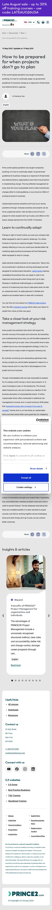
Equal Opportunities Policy (37, 822)
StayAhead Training (17, 801)
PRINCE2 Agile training (37, 303)
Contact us (11, 724)
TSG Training (14, 795)
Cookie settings (24, 487)
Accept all (26, 477)
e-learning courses (20, 307)
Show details (36, 468)
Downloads (13, 710)
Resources (13, 715)
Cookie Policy (12, 834)
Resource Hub (13, 33)
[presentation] (3, 615)
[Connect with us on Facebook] (16, 769)
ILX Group (12, 784)
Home (4, 33)
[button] (12, 680)
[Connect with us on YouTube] (8, 769)
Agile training (37, 271)
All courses (13, 704)
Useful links (12, 820)
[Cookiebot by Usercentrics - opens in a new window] (37, 420)
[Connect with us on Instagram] (25, 769)
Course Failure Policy (38, 836)
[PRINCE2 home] (9, 20)
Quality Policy (35, 816)
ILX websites (12, 780)
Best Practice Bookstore (19, 790)
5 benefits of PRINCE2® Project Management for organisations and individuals (24, 610)
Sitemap (11, 816)
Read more (16, 665)
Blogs (22, 33)
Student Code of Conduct (36, 829)
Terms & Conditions (14, 825)
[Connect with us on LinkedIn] (33, 769)
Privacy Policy (12, 830)
